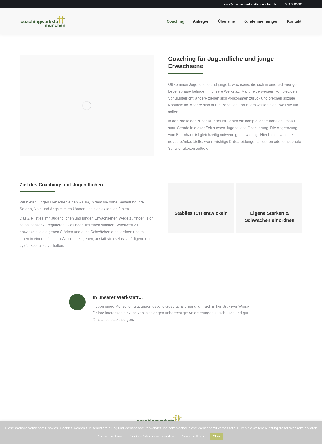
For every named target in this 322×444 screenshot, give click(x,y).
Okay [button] (216, 436)
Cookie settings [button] (192, 436)
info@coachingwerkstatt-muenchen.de (250, 4)
